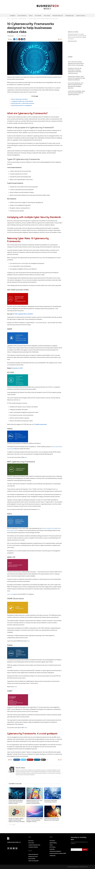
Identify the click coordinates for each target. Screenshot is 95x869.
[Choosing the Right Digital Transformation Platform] (52, 793)
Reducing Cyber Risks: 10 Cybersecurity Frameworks (22, 103)
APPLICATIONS (47, 15)
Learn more (10, 594)
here (26, 457)
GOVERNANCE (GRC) (69, 15)
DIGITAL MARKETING (22, 15)
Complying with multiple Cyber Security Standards (22, 101)
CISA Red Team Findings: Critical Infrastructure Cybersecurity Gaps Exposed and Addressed (76, 78)
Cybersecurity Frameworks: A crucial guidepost (21, 105)
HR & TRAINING (38, 15)
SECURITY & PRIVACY (80, 15)
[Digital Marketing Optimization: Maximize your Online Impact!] (52, 811)
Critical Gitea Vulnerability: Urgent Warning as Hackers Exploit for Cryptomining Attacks (76, 93)
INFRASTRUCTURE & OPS (58, 15)
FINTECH (30, 15)
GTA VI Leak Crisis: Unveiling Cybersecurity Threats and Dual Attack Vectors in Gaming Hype (76, 63)
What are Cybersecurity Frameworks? (19, 99)
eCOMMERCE (12, 15)
